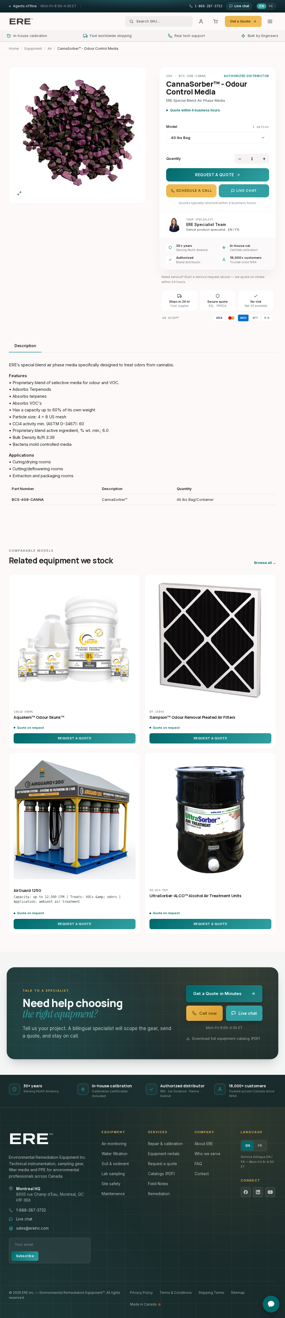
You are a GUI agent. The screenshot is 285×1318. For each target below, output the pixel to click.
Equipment (33, 48)
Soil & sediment (115, 1164)
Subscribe (25, 1256)
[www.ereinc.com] (49, 1139)
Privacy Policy (141, 1292)
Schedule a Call (194, 190)
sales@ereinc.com (32, 1228)
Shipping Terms (211, 1292)
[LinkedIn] (258, 1192)
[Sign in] (201, 21)
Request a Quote (214, 175)
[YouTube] (270, 1192)
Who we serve (207, 1154)
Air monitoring (114, 1144)
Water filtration (114, 1154)
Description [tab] (25, 346)
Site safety (111, 1184)
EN (261, 6)
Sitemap (238, 1292)
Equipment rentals (164, 1154)
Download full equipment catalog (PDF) (226, 1038)
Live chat (246, 190)
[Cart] (215, 21)
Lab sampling (113, 1174)
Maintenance (113, 1194)
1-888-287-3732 (31, 1210)
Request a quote (162, 1164)
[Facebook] (246, 1192)
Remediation (159, 1194)
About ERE (204, 1144)
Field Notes (158, 1184)
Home (14, 48)
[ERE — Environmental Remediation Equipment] (21, 21)
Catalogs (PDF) (161, 1174)
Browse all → (265, 563)
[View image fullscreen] (19, 193)
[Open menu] (270, 21)
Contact (202, 1174)
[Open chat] (271, 1304)
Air (50, 48)
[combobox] (162, 21)
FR (271, 6)
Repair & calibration (165, 1144)
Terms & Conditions (175, 1292)
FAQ (198, 1164)
